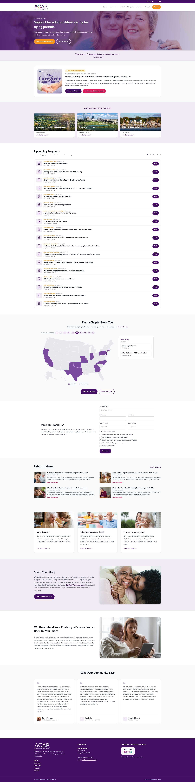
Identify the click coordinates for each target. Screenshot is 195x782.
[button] (97, 368)
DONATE (36, 771)
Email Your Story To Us (44, 596)
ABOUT (36, 760)
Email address (104, 406)
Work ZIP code (104, 423)
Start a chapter (122, 327)
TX (93, 332)
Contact (147, 7)
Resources (113, 7)
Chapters (139, 7)
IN (68, 332)
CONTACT (37, 768)
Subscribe (105, 451)
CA (56, 332)
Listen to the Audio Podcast (95, 91)
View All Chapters (89, 391)
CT (60, 332)
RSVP (155, 163)
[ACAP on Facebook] (147, 1)
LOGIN (159, 1)
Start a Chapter (106, 391)
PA (89, 332)
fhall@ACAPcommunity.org (75, 585)
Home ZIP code (132, 423)
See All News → (155, 467)
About (105, 7)
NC (81, 332)
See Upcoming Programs (44, 41)
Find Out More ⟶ (43, 548)
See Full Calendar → (154, 155)
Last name (131, 415)
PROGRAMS (37, 766)
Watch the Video (75, 91)
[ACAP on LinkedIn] (150, 1)
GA (65, 332)
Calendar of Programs (127, 7)
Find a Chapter (63, 41)
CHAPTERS (37, 763)
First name (103, 415)
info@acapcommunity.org (89, 760)
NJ (77, 332)
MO (73, 332)
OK (85, 332)
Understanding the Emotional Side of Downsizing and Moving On (98, 77)
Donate (156, 7)
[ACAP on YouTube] (153, 1)
